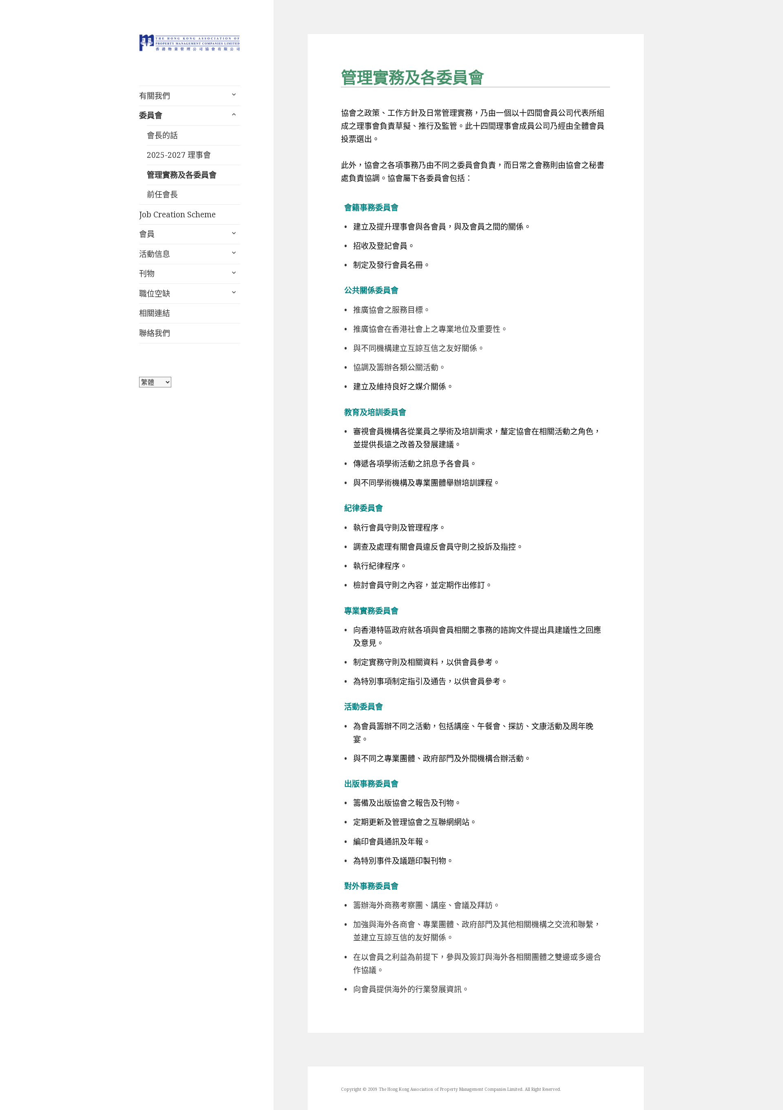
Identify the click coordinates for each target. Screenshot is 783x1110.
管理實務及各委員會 (182, 175)
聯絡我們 (154, 333)
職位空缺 (154, 293)
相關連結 (154, 313)
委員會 (150, 115)
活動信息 (154, 254)
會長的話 (162, 135)
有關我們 (154, 96)
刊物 (147, 273)
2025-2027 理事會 (179, 155)
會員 (147, 234)
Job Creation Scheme (177, 214)
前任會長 (162, 194)
